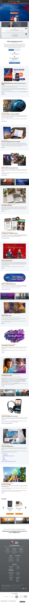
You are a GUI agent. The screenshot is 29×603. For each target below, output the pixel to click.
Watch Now (2, 461)
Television (14, 548)
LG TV (3, 457)
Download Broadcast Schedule (8, 423)
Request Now (3, 147)
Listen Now (2, 423)
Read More (2, 492)
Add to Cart (10, 513)
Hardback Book (10, 510)
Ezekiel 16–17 (18, 53)
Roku (3, 456)
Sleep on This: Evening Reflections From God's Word (10, 509)
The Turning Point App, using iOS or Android (8, 455)
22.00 (10, 511)
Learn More (2, 352)
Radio (7, 548)
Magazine (21, 548)
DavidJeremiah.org (5, 454)
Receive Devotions (22, 601)
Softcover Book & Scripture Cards (19, 509)
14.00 (19, 510)
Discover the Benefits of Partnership (5, 289)
